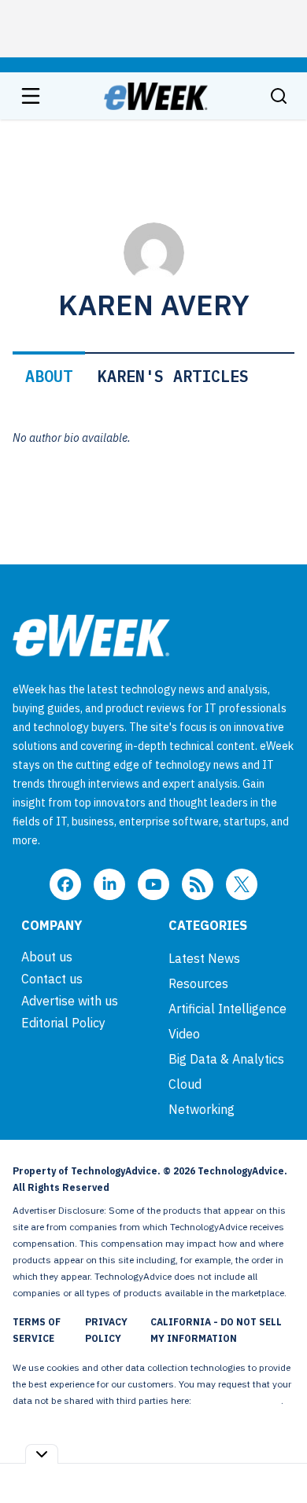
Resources (198, 983)
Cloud (185, 1084)
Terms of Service (37, 1330)
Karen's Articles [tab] (173, 376)
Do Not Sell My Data (237, 1400)
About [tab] (48, 376)
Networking (201, 1109)
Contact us (52, 978)
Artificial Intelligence (227, 1008)
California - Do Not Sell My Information (216, 1330)
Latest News (204, 958)
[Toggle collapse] (41, 1454)
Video (184, 1034)
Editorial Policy (63, 1022)
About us (46, 956)
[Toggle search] (278, 95)
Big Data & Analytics (226, 1059)
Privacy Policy (106, 1330)
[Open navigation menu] (31, 96)
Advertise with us (69, 1000)
